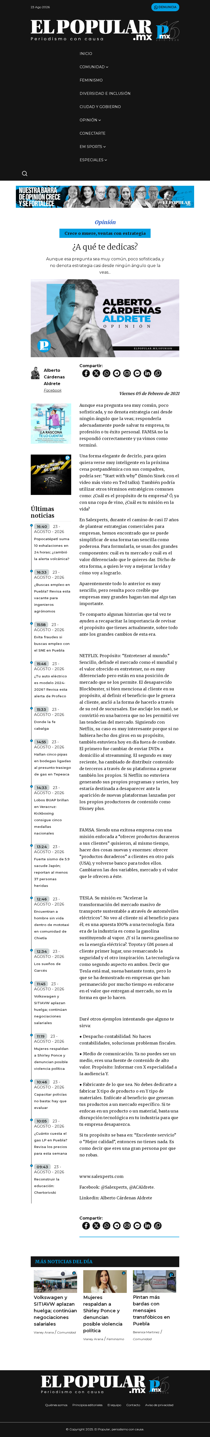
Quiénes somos (56, 1405)
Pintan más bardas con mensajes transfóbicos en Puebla (151, 1310)
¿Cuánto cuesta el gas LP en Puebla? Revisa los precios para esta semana (50, 1143)
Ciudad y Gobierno (100, 107)
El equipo (114, 1405)
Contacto (133, 1405)
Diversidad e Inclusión (105, 93)
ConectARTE (93, 133)
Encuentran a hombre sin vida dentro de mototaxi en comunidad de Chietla (51, 924)
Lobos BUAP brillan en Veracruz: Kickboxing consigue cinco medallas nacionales (51, 816)
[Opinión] (105, 196)
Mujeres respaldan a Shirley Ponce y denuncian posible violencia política (51, 1059)
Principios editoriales (87, 1405)
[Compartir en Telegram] (117, 373)
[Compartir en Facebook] (86, 373)
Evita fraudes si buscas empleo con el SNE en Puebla (52, 643)
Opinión (88, 120)
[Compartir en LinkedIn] (147, 373)
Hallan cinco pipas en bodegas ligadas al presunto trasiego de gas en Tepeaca (52, 764)
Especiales (91, 160)
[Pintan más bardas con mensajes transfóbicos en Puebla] (154, 1281)
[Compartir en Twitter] (96, 373)
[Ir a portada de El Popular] (105, 30)
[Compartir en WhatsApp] (106, 373)
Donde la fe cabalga (45, 725)
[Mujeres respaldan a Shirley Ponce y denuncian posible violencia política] (105, 1281)
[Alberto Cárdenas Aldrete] (35, 372)
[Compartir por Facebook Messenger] (137, 373)
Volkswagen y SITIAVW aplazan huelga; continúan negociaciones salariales (50, 1009)
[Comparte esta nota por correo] (127, 373)
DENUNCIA (167, 7)
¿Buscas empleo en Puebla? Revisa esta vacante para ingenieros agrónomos (52, 598)
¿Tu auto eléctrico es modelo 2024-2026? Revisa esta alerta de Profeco (50, 686)
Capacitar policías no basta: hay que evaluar (50, 1101)
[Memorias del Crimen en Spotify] (51, 474)
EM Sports (91, 146)
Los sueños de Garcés (47, 967)
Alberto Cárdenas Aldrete (54, 377)
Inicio (86, 53)
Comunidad (92, 67)
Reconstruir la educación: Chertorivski (46, 1186)
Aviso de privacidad (159, 1405)
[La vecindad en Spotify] (51, 423)
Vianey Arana (44, 1332)
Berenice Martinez (146, 1332)
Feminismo (91, 80)
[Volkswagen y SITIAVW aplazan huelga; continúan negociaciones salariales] (55, 1281)
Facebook (52, 390)
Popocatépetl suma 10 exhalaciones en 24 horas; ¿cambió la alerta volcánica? (51, 549)
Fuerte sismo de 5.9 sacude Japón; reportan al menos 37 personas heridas (52, 872)
